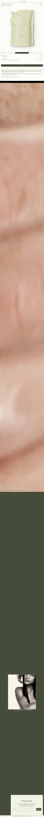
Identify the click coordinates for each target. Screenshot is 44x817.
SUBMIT (39, 809)
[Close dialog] (41, 795)
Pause (8, 82)
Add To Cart (22, 65)
